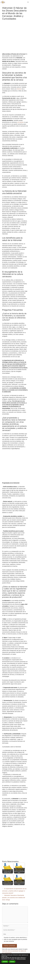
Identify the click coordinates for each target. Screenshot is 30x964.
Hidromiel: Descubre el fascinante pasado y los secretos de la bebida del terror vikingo (13, 897)
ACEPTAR (5, 961)
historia (19, 89)
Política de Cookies (21, 959)
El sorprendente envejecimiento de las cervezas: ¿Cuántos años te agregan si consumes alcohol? (14, 891)
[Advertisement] (15, 37)
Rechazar (12, 961)
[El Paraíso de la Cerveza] (3, 2)
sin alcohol (20, 122)
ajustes (12, 959)
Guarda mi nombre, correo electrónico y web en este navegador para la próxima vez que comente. (15, 939)
